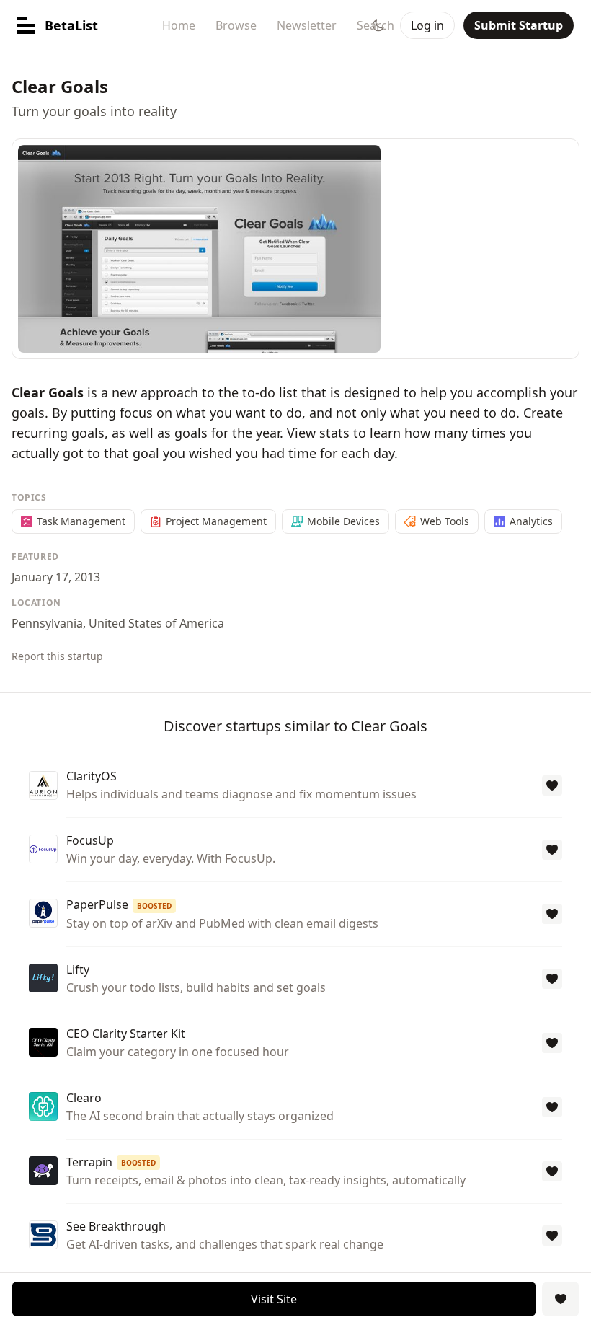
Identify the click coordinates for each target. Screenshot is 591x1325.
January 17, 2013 (56, 577)
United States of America (156, 623)
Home (178, 25)
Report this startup (57, 656)
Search (375, 25)
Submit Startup (518, 25)
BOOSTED (154, 906)
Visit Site (274, 1299)
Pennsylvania (47, 623)
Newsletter (307, 25)
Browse (236, 25)
